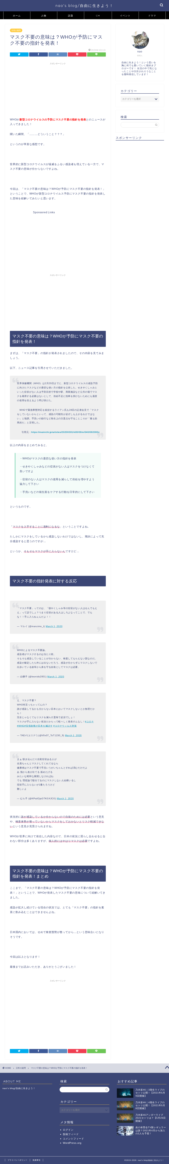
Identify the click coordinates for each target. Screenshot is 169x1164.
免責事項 (36, 1160)
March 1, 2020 (54, 626)
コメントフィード (73, 1138)
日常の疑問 (16, 30)
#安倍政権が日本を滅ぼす (38, 726)
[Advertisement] (58, 89)
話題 (70, 15)
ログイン (68, 1129)
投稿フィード (71, 1134)
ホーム (17, 15)
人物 (43, 15)
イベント (125, 15)
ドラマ (152, 15)
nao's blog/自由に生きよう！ (84, 5)
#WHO (20, 726)
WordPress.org (72, 1142)
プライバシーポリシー (17, 1160)
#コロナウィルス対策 (65, 726)
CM (98, 15)
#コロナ (89, 721)
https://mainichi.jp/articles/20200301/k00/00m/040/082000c (65, 432)
